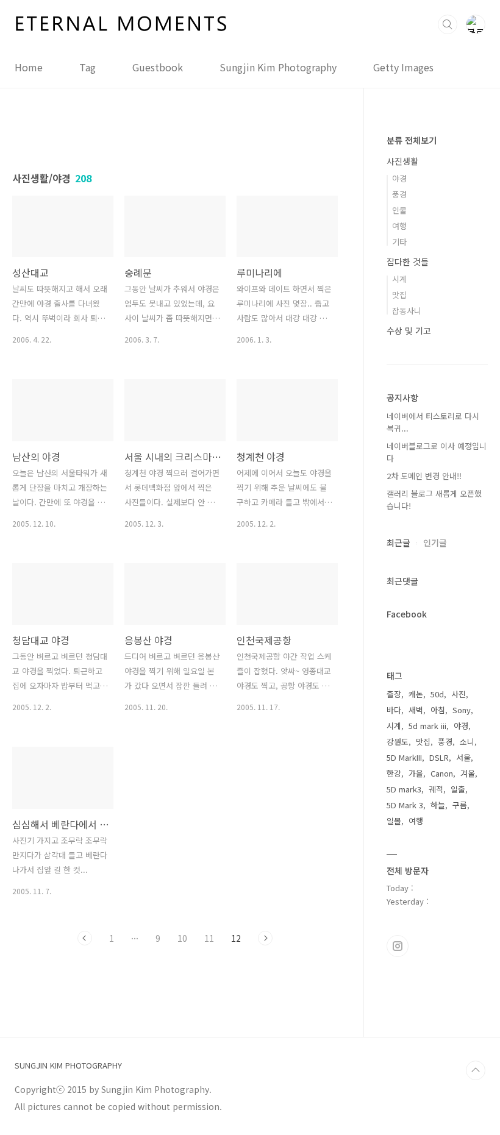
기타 (399, 241)
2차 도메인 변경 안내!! (424, 476)
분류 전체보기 (412, 140)
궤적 (436, 789)
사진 (458, 694)
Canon (441, 773)
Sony (461, 710)
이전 (84, 938)
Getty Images (403, 67)
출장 (394, 694)
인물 (399, 210)
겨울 (467, 773)
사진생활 (402, 161)
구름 (459, 805)
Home (29, 67)
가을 (416, 773)
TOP (475, 1070)
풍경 (399, 194)
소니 (467, 741)
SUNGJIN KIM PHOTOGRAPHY (68, 1065)
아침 (437, 710)
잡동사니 (406, 310)
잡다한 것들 (408, 261)
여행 (399, 226)
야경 (399, 178)
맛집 (399, 295)
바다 (394, 710)
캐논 (416, 694)
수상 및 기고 (409, 330)
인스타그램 (398, 946)
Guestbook (157, 67)
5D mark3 (404, 789)
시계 (399, 279)
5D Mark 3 (405, 805)
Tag (87, 67)
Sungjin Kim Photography (278, 67)
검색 (447, 24)
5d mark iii (427, 725)
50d (437, 694)
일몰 (394, 821)
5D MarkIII (404, 757)
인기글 (435, 542)
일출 (458, 789)
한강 (394, 773)
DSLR (439, 757)
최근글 (398, 542)
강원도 (398, 741)
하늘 (437, 805)
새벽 (416, 710)
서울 (463, 757)
